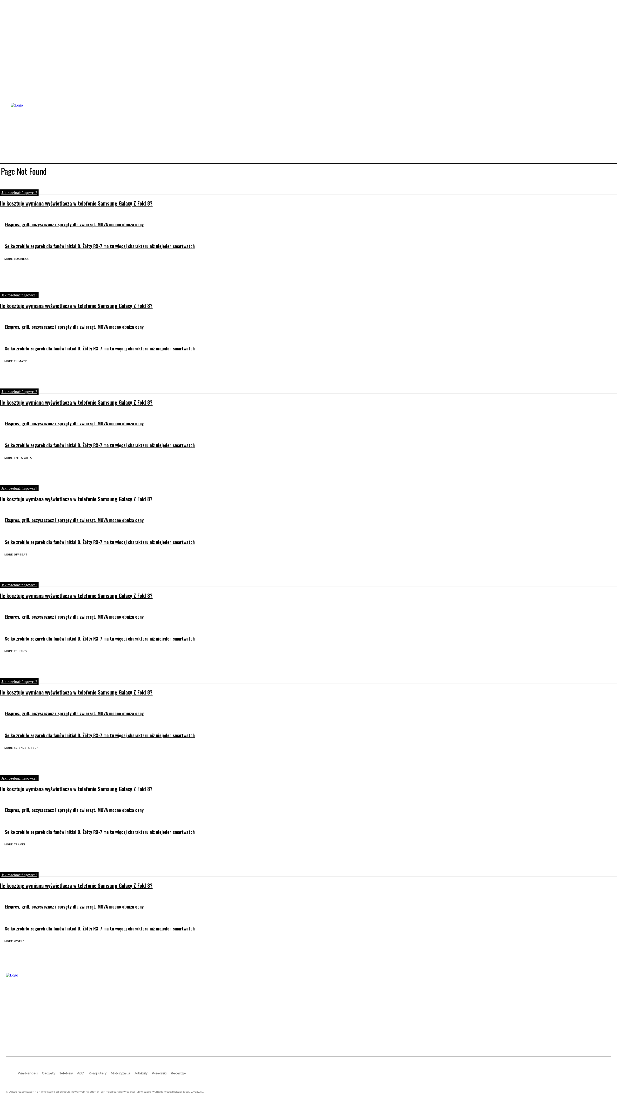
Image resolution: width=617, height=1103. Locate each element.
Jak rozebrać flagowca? (19, 193)
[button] (605, 133)
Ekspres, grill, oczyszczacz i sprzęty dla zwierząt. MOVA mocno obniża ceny (74, 224)
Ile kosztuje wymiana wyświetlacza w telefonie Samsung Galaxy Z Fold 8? (76, 203)
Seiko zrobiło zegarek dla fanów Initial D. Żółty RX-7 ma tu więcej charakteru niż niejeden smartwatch (100, 246)
